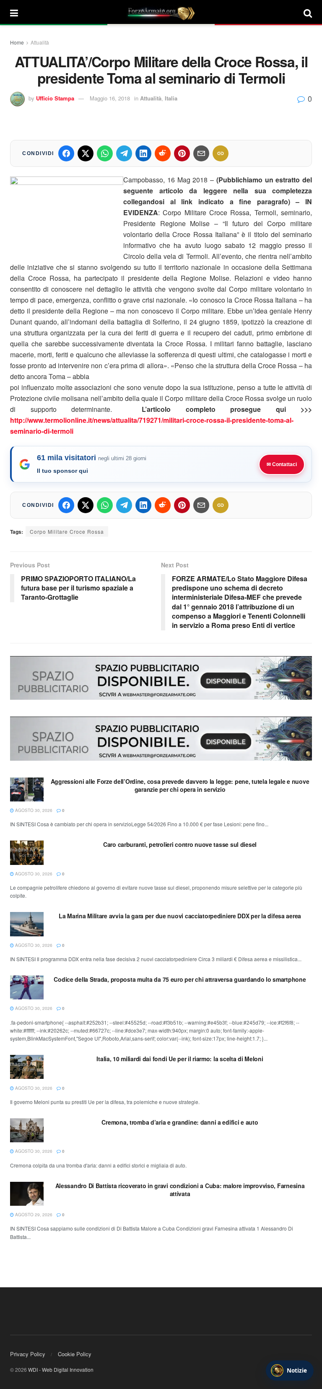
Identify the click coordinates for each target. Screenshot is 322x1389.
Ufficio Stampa (55, 98)
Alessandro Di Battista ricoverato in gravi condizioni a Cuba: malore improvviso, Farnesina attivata (180, 1189)
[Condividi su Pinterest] (182, 153)
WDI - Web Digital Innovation (60, 1369)
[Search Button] (308, 12)
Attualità (40, 42)
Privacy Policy (27, 1354)
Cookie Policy (74, 1354)
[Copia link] (221, 153)
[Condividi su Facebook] (66, 153)
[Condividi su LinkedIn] (143, 153)
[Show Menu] (14, 12)
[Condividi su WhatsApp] (105, 153)
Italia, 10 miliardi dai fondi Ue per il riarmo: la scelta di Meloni (179, 1058)
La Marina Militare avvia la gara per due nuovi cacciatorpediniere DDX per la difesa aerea (180, 916)
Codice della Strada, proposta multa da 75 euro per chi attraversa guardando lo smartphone (180, 979)
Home (17, 42)
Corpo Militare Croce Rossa (67, 531)
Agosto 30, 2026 (33, 810)
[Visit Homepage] (161, 12)
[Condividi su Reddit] (163, 153)
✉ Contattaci (282, 464)
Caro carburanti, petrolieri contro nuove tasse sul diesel (180, 844)
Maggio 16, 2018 (110, 98)
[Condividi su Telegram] (124, 153)
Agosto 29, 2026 (33, 1215)
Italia (171, 98)
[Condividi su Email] (201, 153)
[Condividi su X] (85, 153)
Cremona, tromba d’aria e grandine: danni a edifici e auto (179, 1122)
